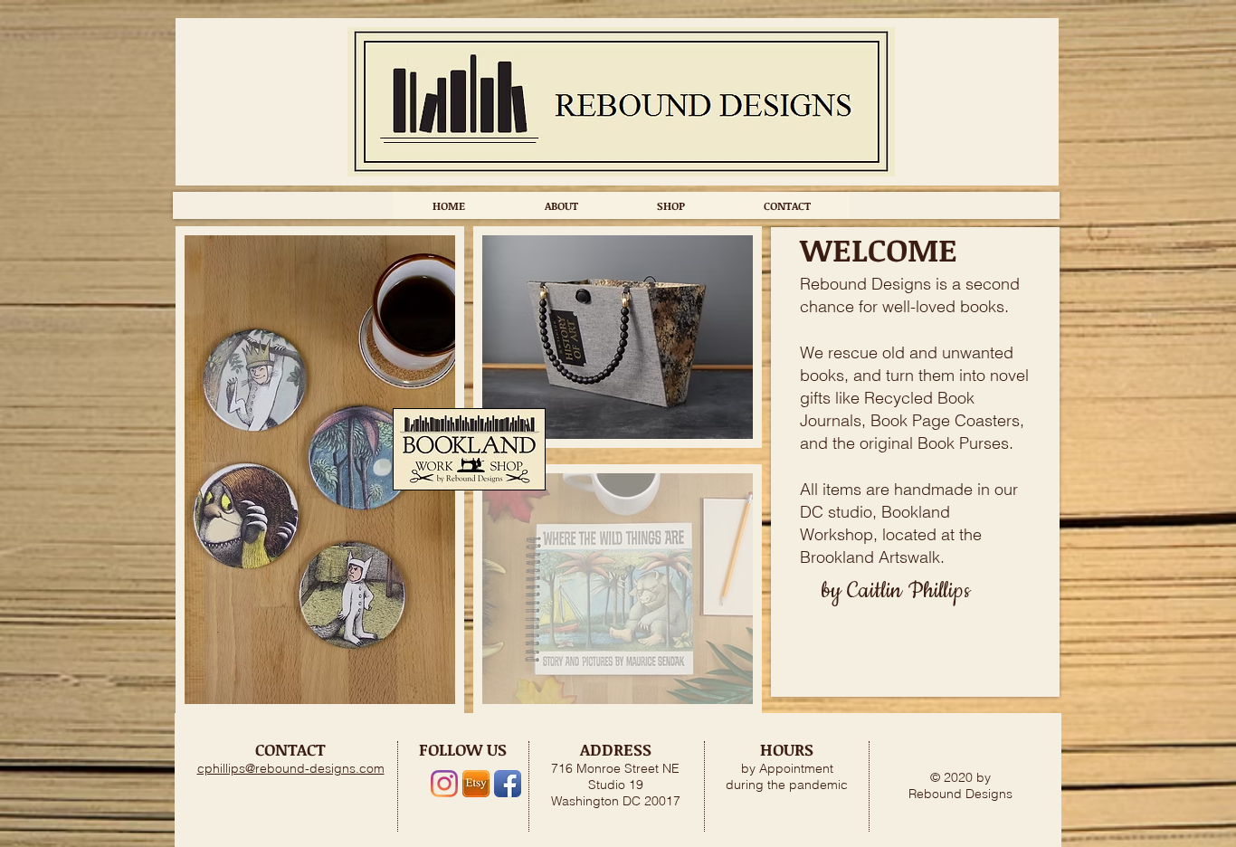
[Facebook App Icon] (507, 783)
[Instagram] (444, 783)
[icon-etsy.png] (476, 783)
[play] (715, 688)
